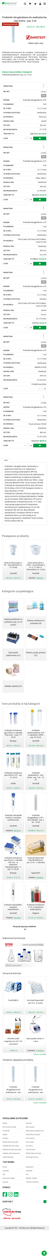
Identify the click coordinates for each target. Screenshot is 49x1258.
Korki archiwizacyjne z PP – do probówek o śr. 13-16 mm (13, 565)
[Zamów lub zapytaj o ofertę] (39, 138)
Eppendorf (35, 873)
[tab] (6, 460)
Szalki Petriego (8, 1157)
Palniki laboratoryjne (33, 1153)
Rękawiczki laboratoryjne (12, 1149)
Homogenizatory (32, 1157)
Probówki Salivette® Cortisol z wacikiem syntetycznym (13, 817)
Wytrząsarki (30, 1127)
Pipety (5, 1123)
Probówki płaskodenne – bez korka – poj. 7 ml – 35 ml (35, 776)
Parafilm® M (13, 1000)
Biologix (13, 741)
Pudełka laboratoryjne (11, 1146)
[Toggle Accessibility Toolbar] (44, 1253)
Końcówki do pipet (9, 1127)
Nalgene (35, 913)
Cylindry (5, 1138)
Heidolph (29, 1170)
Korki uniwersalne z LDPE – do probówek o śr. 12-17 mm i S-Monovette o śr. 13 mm (36, 566)
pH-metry (29, 1146)
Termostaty (30, 1138)
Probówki (6, 1131)
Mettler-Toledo (31, 1178)
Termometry (30, 1149)
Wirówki (29, 1123)
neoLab (5, 1182)
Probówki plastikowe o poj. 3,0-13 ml (16, 75)
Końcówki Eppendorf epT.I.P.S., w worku (35, 1001)
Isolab (13, 783)
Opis (6, 460)
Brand (5, 1167)
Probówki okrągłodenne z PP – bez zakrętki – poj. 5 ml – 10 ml (35, 818)
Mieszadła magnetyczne (35, 1131)
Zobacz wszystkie (39, 1054)
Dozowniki (30, 1142)
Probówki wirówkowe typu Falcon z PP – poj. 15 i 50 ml (13, 775)
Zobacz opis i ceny (35, 43)
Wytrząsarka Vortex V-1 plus (35, 1040)
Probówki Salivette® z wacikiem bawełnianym (13, 907)
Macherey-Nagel (9, 1178)
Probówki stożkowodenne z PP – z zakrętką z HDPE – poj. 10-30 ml (36, 733)
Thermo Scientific (32, 1182)
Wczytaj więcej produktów (24, 927)
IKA (4, 1174)
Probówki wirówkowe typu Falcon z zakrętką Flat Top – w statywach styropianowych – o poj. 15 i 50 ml (13, 863)
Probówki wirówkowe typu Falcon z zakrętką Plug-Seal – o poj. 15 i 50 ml (13, 733)
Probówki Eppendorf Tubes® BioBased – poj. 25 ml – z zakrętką (36, 860)
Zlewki (5, 1134)
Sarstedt (13, 573)
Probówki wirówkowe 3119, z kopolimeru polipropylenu (35, 907)
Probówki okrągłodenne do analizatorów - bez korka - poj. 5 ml (13, 1090)
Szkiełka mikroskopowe (11, 1153)
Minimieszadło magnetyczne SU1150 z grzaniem (13, 1041)
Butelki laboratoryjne (10, 1142)
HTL (27, 1174)
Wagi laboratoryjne (33, 1134)
